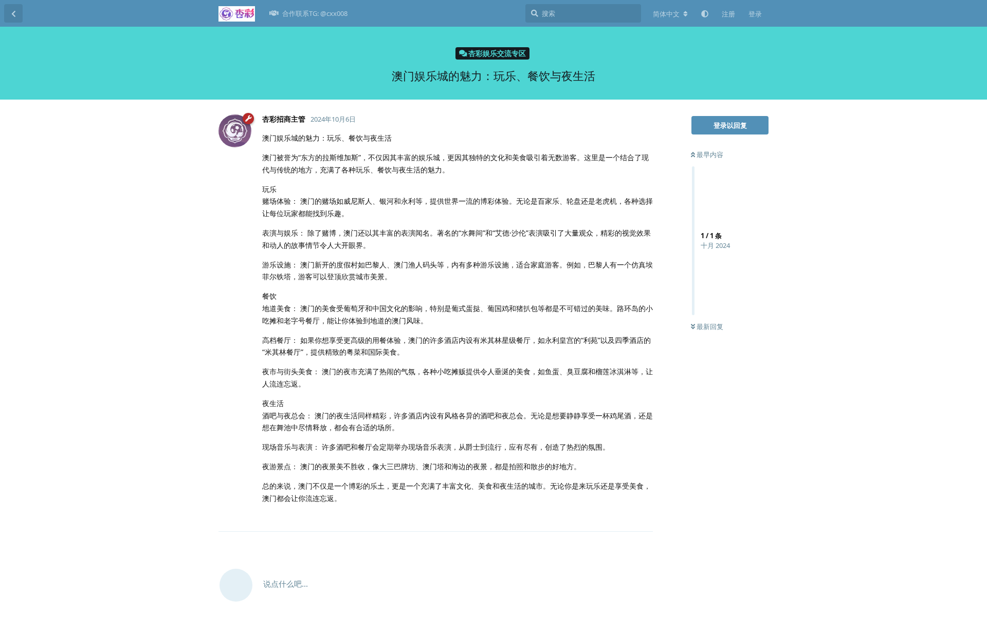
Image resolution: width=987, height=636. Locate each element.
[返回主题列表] (13, 13)
